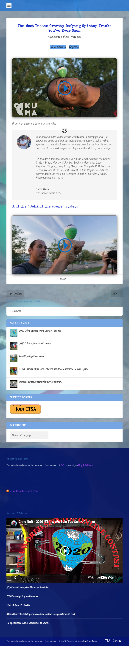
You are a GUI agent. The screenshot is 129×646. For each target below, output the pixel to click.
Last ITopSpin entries (24, 491)
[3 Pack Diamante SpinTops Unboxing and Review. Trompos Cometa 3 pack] (13, 371)
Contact (117, 641)
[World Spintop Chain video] (13, 358)
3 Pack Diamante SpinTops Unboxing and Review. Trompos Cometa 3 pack (53, 369)
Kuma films (55, 193)
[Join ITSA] (25, 413)
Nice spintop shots (58, 37)
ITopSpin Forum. (86, 465)
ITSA (107, 641)
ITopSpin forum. (90, 641)
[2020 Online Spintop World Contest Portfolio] (13, 333)
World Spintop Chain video (31, 356)
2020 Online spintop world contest (35, 343)
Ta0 (62, 465)
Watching (75, 37)
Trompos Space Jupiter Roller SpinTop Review (40, 381)
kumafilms (60, 47)
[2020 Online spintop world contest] (13, 346)
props (75, 47)
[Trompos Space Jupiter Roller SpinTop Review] (13, 384)
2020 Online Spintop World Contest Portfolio (40, 330)
